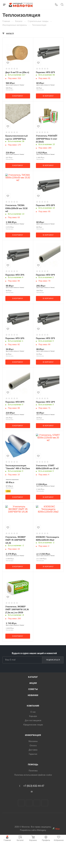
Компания (33, 706)
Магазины (33, 741)
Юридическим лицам (33, 725)
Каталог (20, 840)
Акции (33, 683)
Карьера (33, 716)
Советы (33, 689)
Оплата (33, 745)
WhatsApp (44, 803)
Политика (33, 771)
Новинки (33, 695)
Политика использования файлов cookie (33, 775)
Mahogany (41, 830)
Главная (7, 840)
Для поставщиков (33, 720)
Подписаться (53, 660)
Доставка (33, 750)
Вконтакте (21, 803)
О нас (33, 712)
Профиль (46, 840)
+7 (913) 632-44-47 (33, 786)
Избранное (59, 840)
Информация (33, 735)
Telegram (29, 803)
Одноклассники (37, 803)
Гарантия (33, 754)
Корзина (33, 840)
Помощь (33, 764)
